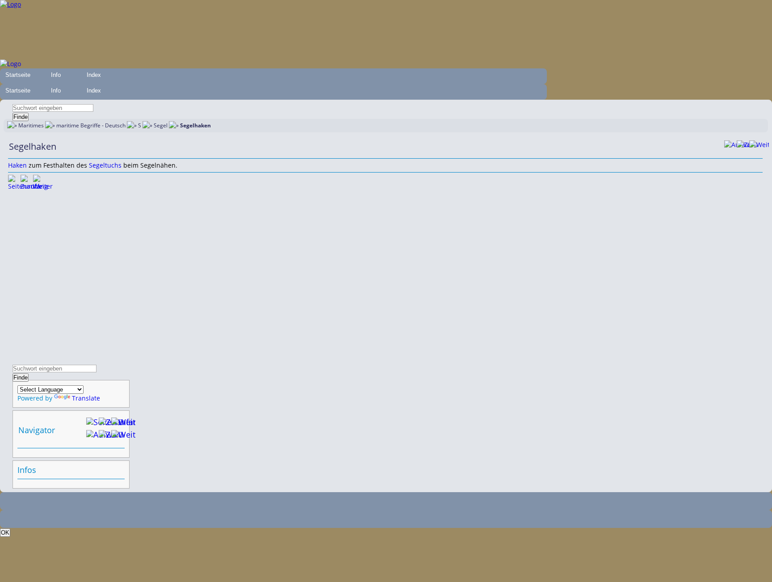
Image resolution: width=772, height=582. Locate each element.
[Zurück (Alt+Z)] (105, 436)
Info (56, 75)
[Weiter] (755, 146)
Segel (161, 125)
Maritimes (31, 125)
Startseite (17, 75)
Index (94, 75)
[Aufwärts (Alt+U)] (730, 146)
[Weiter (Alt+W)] (117, 436)
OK (5, 532)
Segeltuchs (105, 165)
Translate (86, 398)
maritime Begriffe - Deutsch (91, 125)
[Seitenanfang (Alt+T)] (14, 181)
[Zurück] (743, 146)
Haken (17, 165)
